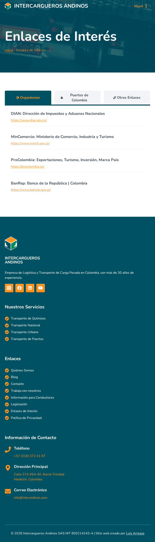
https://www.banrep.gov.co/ (31, 190)
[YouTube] (40, 288)
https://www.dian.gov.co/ (29, 120)
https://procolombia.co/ (27, 166)
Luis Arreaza (135, 533)
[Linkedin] (30, 288)
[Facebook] (19, 288)
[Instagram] (9, 288)
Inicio (9, 50)
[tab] (28, 98)
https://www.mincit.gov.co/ (30, 143)
